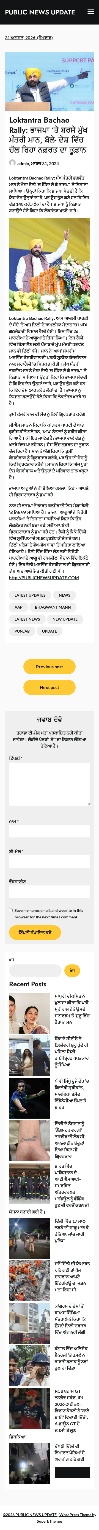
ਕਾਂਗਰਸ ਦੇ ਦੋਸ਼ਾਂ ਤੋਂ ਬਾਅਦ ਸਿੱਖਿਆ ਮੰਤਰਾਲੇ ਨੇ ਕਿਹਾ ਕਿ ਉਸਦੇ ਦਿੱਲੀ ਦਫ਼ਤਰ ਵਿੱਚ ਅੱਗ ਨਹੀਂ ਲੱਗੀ (70, 1319)
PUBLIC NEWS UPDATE (40, 12)
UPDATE (49, 631)
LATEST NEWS (27, 619)
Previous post (49, 666)
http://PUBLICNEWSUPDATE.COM (44, 577)
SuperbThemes (49, 1521)
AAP (19, 607)
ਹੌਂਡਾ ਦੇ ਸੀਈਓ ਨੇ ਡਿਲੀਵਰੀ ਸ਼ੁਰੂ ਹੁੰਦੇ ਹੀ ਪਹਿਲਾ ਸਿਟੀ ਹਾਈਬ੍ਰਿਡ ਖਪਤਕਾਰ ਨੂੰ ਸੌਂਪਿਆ (72, 1051)
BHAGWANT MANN (53, 607)
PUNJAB (22, 631)
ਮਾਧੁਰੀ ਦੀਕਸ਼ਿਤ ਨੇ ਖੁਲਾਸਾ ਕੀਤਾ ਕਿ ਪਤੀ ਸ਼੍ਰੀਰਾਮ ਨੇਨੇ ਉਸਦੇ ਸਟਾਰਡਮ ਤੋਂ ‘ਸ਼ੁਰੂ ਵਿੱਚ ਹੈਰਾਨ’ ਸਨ (72, 1009)
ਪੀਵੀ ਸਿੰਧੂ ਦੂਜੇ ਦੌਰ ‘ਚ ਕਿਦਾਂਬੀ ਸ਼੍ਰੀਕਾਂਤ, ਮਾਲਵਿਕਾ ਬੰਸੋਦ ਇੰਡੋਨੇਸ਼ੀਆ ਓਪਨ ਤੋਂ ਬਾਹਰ (72, 1094)
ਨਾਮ (14, 821)
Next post (49, 687)
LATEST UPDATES (30, 595)
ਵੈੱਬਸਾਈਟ (17, 881)
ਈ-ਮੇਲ (16, 851)
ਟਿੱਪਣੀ (16, 758)
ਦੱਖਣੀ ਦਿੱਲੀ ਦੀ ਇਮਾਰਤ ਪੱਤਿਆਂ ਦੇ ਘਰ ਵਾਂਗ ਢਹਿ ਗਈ (70, 1452)
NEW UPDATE (65, 619)
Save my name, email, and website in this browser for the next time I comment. (49, 913)
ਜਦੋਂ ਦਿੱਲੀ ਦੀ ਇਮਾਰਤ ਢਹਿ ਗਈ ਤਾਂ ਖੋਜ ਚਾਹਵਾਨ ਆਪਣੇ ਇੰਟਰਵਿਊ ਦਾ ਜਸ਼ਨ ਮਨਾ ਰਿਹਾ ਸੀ (72, 1276)
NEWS (64, 595)
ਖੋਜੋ (11, 959)
